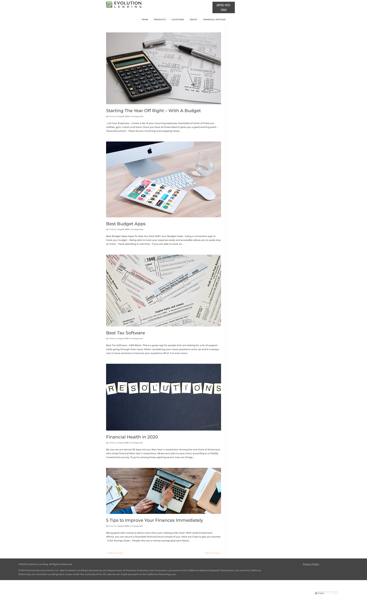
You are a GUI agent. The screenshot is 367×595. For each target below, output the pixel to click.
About (193, 19)
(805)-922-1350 (223, 7)
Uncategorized (137, 116)
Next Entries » (213, 553)
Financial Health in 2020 (132, 437)
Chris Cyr (113, 116)
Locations (177, 19)
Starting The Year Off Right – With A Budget (153, 110)
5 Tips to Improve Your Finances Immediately (154, 520)
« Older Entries (114, 553)
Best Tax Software (125, 332)
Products (160, 19)
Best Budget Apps (126, 223)
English (320, 593)
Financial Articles (214, 19)
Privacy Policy (311, 564)
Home (145, 19)
